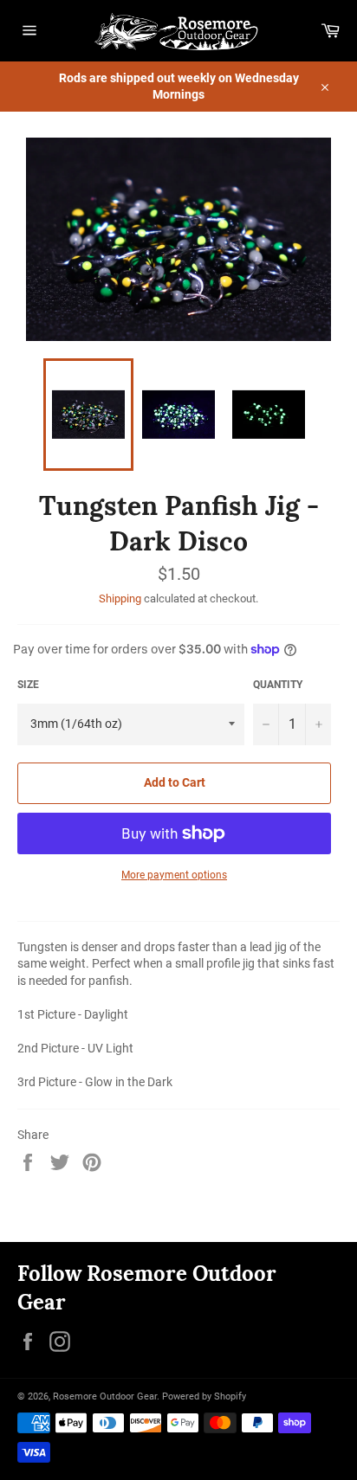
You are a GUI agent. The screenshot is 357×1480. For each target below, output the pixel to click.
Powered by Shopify (204, 1396)
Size (28, 685)
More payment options (174, 875)
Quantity (277, 685)
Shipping (120, 598)
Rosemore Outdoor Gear (105, 1396)
